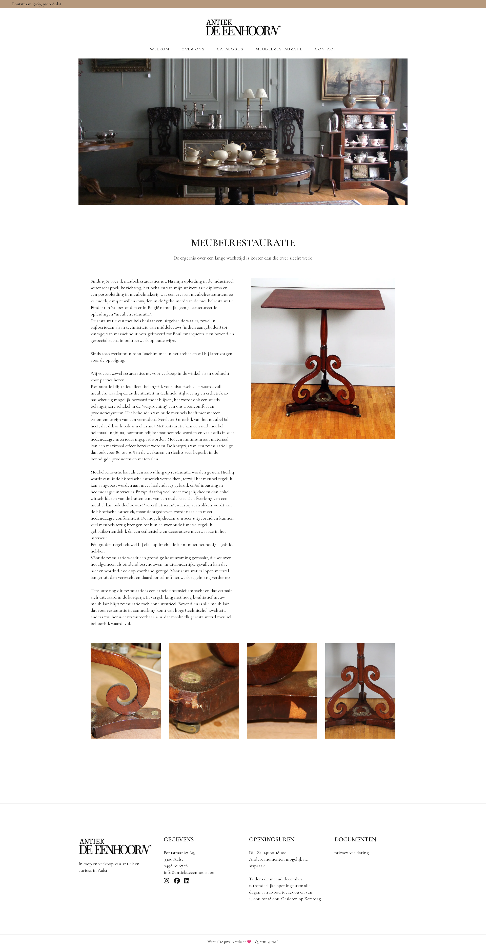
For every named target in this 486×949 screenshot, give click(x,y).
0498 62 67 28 (176, 865)
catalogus (230, 49)
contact (325, 49)
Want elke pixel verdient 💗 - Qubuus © (243, 941)
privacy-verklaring (351, 852)
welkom (159, 49)
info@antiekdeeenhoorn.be (189, 872)
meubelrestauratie (279, 49)
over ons (193, 49)
